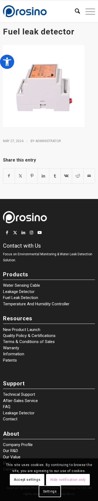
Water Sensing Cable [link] (21, 285)
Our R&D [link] (10, 450)
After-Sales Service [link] (20, 400)
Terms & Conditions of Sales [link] (29, 341)
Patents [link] (10, 360)
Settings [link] (50, 491)
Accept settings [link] (27, 480)
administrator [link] (48, 141)
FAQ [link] (6, 406)
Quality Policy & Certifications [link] (29, 335)
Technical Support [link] (19, 394)
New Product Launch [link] (21, 329)
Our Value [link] (11, 457)
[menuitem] (74, 11)
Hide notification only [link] (68, 480)
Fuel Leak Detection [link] (20, 297)
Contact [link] (10, 419)
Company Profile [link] (18, 444)
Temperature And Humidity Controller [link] (36, 303)
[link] (7, 62)
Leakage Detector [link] (19, 291)
